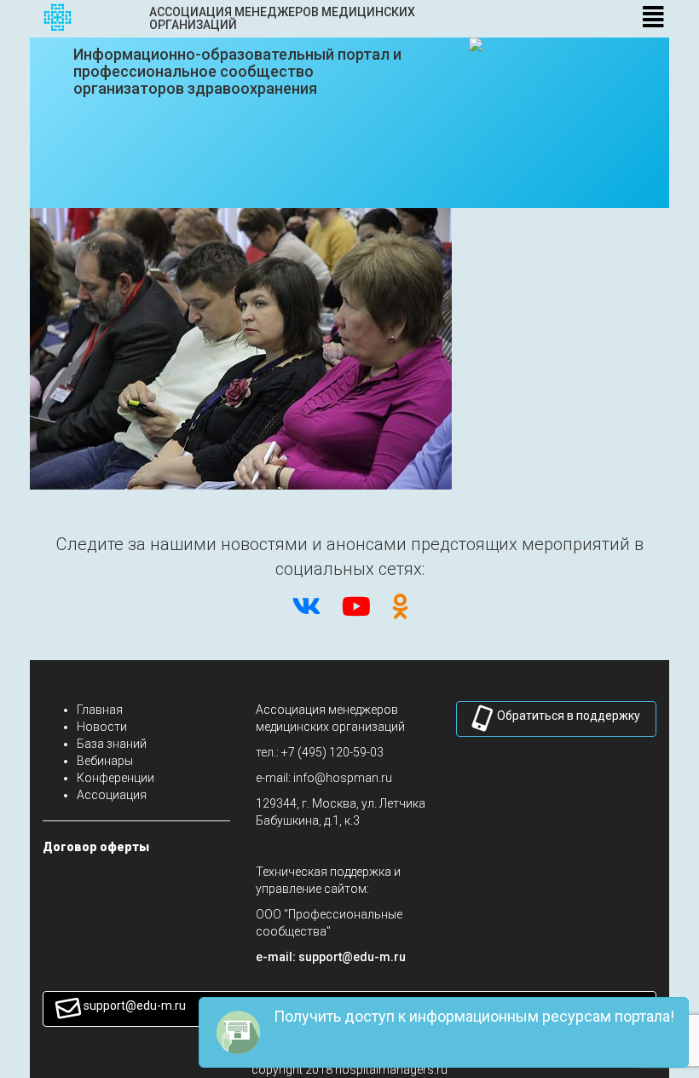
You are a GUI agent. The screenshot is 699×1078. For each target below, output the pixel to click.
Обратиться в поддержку (568, 715)
